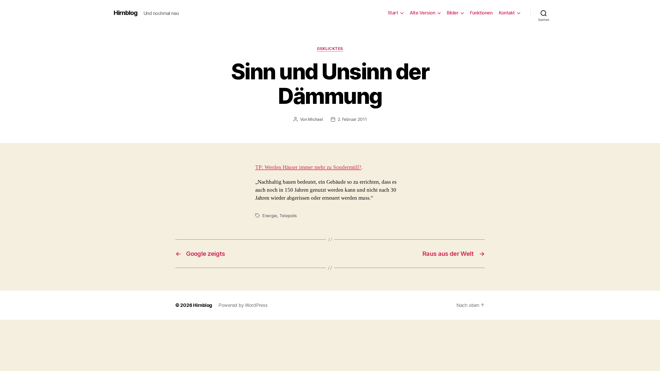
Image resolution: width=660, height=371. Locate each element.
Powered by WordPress (243, 305)
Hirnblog (125, 13)
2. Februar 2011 (352, 119)
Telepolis (288, 215)
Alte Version (422, 12)
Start (393, 12)
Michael (315, 119)
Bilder (452, 12)
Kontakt (507, 12)
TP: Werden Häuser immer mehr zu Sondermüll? (308, 167)
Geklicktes (330, 48)
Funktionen (481, 12)
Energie (269, 215)
